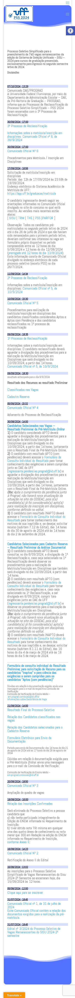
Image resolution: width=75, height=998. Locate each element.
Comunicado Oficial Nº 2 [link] (22, 853)
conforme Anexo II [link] (18, 842)
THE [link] (29, 218)
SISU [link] (12, 218)
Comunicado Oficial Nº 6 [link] (22, 151)
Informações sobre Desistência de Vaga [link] (27, 699)
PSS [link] (37, 218)
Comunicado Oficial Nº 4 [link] (22, 407)
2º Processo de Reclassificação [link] (27, 278)
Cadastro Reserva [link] (18, 396)
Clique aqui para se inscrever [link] (25, 892)
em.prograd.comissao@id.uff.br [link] (23, 696)
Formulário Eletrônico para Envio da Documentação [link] (29, 740)
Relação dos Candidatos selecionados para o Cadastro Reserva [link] (34, 729)
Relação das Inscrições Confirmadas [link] (29, 803)
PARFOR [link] (47, 218)
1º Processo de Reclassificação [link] (27, 338)
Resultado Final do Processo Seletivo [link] (31, 710)
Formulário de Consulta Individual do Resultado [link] (34, 459)
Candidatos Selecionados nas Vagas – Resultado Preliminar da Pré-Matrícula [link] (35, 427)
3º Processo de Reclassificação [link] (27, 126)
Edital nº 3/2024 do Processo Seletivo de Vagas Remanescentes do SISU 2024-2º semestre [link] (33, 932)
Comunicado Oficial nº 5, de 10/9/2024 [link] (32, 290)
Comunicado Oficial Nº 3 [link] (22, 785)
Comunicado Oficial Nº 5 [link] (22, 303)
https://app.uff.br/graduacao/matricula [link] (31, 193)
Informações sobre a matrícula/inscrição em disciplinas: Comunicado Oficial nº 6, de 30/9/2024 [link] (34, 136)
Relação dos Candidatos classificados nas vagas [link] (33, 719)
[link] (70, 30)
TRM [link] (21, 218)
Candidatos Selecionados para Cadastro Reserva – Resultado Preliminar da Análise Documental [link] (37, 546)
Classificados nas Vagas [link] (22, 389)
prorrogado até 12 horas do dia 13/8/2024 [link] (35, 253)
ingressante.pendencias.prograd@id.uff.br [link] (34, 471)
